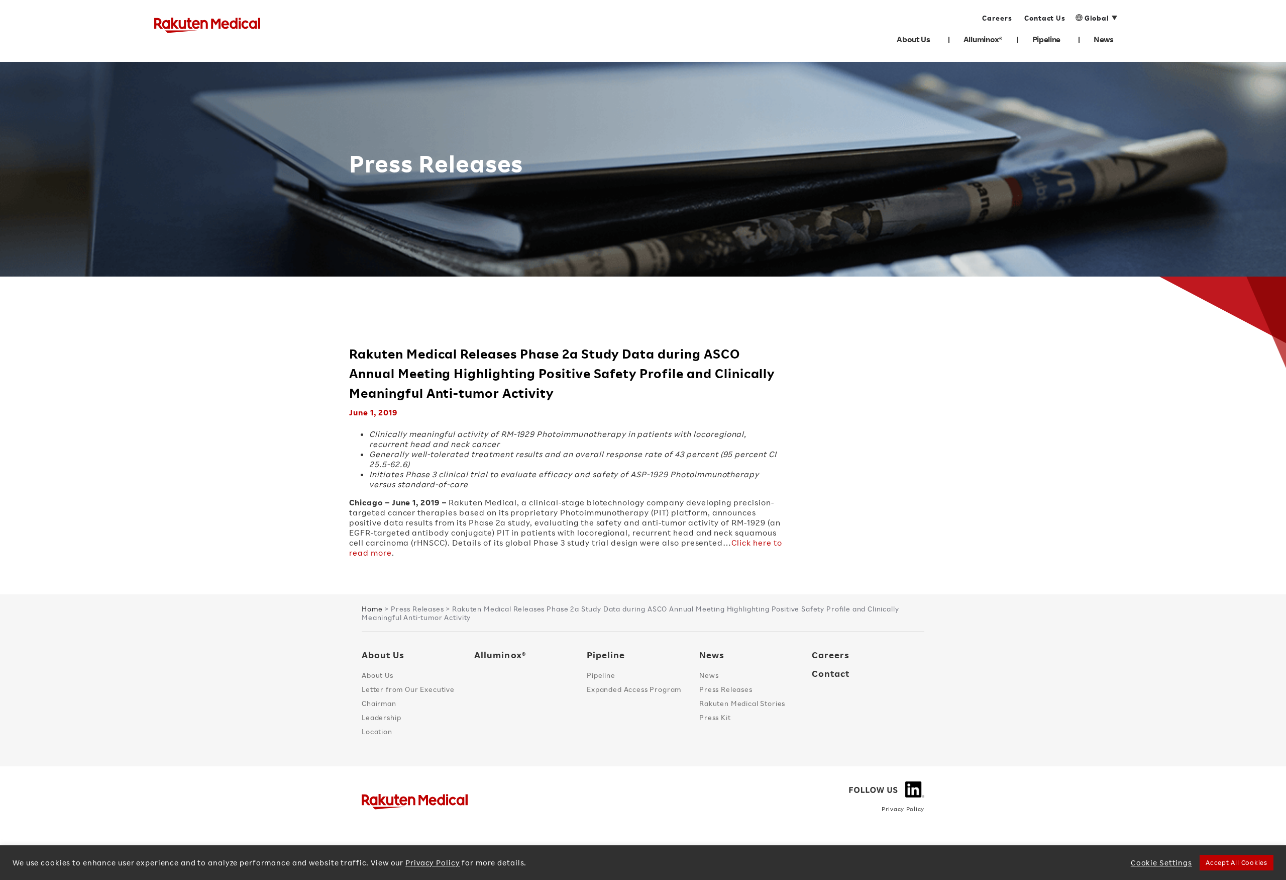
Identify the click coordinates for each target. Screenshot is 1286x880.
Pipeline (1046, 39)
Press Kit (715, 717)
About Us (913, 39)
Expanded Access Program (634, 689)
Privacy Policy (903, 809)
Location (377, 731)
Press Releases (726, 689)
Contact (831, 673)
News (1104, 39)
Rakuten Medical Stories (742, 703)
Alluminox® (982, 39)
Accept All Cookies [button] (1236, 862)
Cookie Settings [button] (1161, 862)
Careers (831, 654)
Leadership (381, 717)
